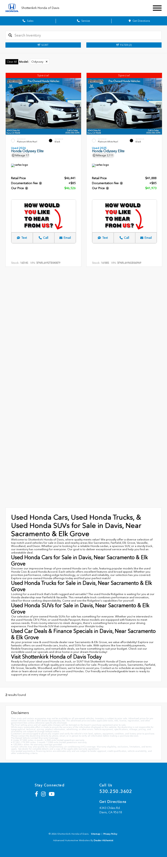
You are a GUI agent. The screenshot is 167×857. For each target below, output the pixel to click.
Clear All (12, 61)
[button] (78, 105)
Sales (29, 20)
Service (85, 20)
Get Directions (141, 20)
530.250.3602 (115, 791)
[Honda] (11, 8)
